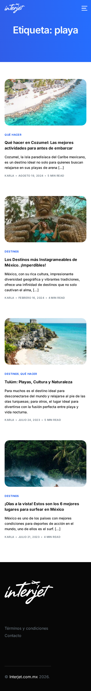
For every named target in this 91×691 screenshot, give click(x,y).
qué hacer (13, 134)
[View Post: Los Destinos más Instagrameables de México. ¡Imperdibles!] (45, 219)
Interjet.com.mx (24, 676)
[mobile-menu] (81, 8)
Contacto (13, 635)
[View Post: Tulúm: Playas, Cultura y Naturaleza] (45, 341)
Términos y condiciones (26, 628)
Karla (9, 175)
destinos (12, 251)
